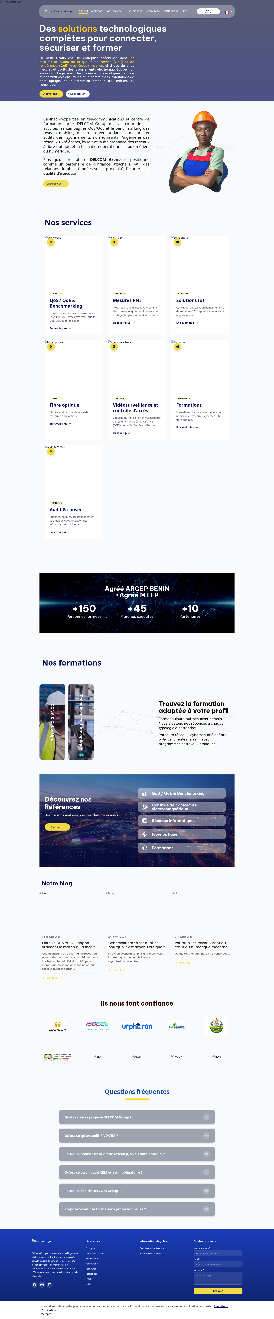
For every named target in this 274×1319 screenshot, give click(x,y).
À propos (96, 11)
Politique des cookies (151, 1253)
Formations (92, 1263)
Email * (197, 1259)
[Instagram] (42, 1285)
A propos (90, 1248)
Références (135, 11)
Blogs (88, 1284)
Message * (199, 1270)
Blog (184, 11)
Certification (171, 11)
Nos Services (113, 11)
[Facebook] (34, 1285)
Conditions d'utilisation (152, 1248)
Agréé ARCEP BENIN (137, 589)
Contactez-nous (95, 1253)
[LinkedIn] (49, 1285)
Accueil (83, 11)
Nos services (92, 1258)
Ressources (153, 11)
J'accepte (46, 1314)
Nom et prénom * (202, 1248)
